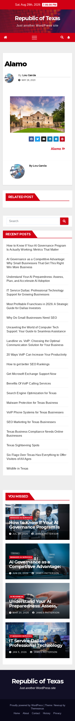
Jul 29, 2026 (20, 534)
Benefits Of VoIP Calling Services (29, 383)
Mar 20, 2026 (21, 612)
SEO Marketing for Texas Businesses (31, 422)
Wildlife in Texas (17, 468)
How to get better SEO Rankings (28, 364)
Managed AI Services (21, 518)
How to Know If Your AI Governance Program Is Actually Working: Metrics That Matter (36, 529)
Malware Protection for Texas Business (32, 402)
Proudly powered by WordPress (27, 705)
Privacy (57, 713)
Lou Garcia (29, 75)
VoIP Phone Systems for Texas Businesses (35, 412)
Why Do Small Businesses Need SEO (32, 317)
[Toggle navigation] (34, 37)
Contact (36, 713)
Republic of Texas (37, 18)
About (26, 713)
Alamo (56, 149)
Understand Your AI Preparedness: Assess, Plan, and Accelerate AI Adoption (33, 608)
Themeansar (37, 708)
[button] (62, 37)
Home (17, 713)
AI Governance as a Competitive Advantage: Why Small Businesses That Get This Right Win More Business (36, 263)
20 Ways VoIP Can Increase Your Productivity (37, 354)
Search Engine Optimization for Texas (31, 393)
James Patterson (46, 534)
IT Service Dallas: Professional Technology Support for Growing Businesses (35, 647)
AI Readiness (16, 597)
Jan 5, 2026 (20, 652)
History (46, 713)
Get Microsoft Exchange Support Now (31, 373)
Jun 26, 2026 (20, 573)
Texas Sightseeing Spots (23, 445)
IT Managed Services (21, 636)
